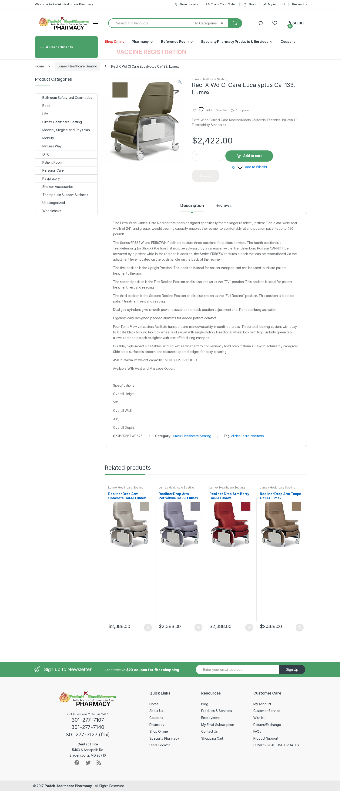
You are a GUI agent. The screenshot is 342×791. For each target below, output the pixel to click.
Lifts (45, 114)
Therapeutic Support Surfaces (65, 195)
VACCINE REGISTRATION (151, 51)
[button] (179, 82)
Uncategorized (53, 203)
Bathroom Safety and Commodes (67, 98)
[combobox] (148, 23)
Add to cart (252, 156)
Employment (210, 718)
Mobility (48, 138)
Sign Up (292, 669)
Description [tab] (192, 205)
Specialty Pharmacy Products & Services (234, 41)
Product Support (265, 738)
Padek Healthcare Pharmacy (68, 786)
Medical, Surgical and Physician (66, 130)
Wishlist (259, 718)
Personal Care (53, 170)
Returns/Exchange (267, 725)
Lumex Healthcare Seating (77, 66)
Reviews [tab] (223, 205)
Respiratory (51, 178)
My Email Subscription (217, 725)
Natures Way (51, 146)
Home (39, 66)
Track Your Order (223, 4)
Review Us (299, 4)
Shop (252, 4)
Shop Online (114, 41)
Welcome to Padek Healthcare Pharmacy (64, 4)
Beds (46, 106)
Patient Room (52, 162)
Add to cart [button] (148, 627)
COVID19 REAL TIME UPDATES (276, 745)
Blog (204, 704)
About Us (156, 711)
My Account (276, 4)
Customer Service (266, 711)
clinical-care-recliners (247, 436)
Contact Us (209, 731)
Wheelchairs (51, 211)
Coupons (288, 41)
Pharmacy (140, 41)
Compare (242, 110)
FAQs (257, 731)
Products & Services (216, 711)
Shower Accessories (57, 187)
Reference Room (175, 41)
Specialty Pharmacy (164, 738)
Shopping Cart (212, 738)
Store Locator (189, 4)
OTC (46, 154)
